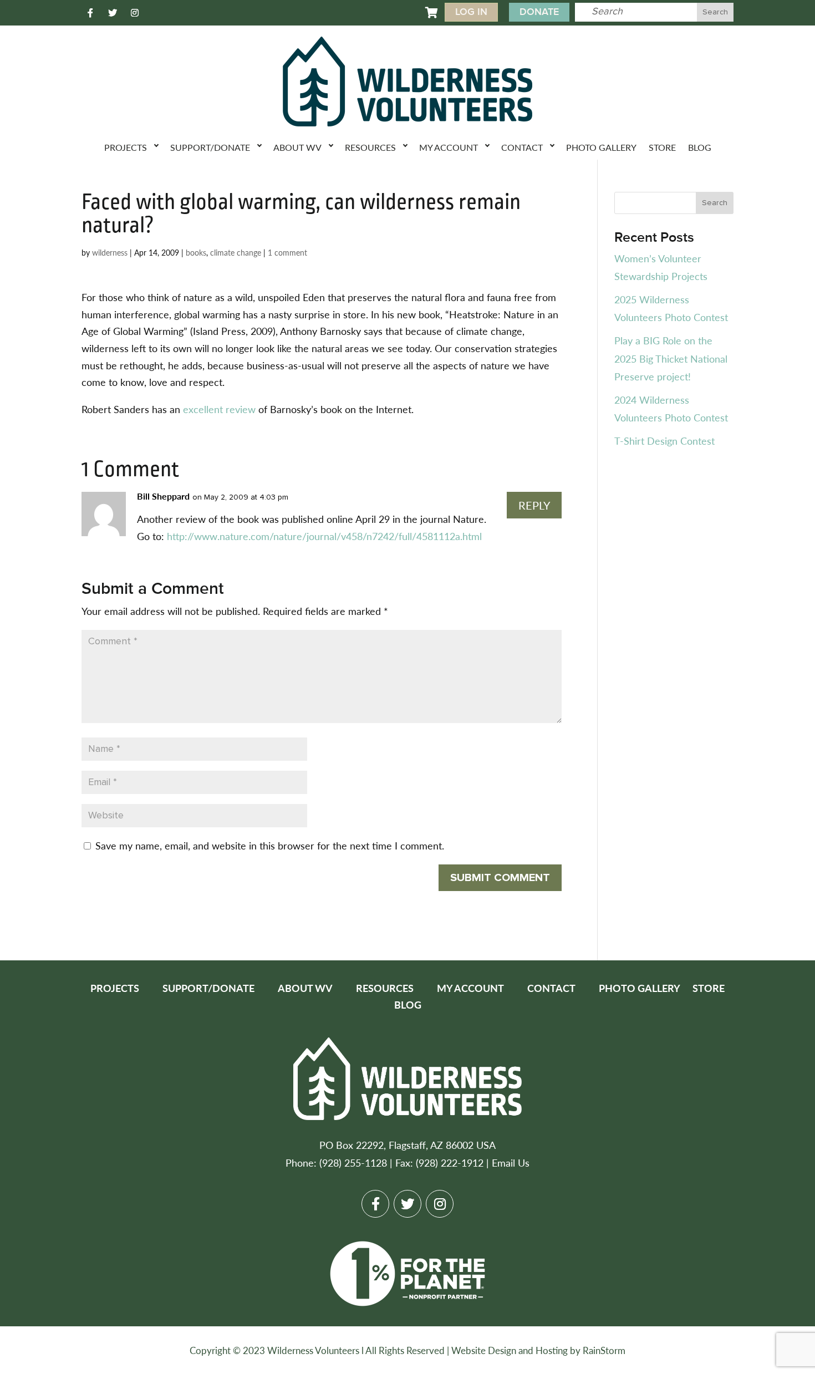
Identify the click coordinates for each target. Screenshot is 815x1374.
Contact (522, 147)
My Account (448, 147)
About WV (297, 147)
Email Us (510, 1162)
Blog (699, 147)
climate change (235, 252)
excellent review (220, 409)
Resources (370, 147)
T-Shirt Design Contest (664, 440)
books (196, 252)
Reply (534, 505)
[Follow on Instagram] (135, 13)
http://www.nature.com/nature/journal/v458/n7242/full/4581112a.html (324, 536)
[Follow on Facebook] (90, 13)
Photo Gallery (601, 147)
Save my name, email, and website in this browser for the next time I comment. (269, 845)
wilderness (110, 252)
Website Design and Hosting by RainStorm (538, 1350)
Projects (125, 147)
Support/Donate (210, 147)
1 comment (287, 252)
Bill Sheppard (163, 496)
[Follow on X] (112, 13)
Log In (471, 12)
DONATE (539, 12)
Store (662, 147)
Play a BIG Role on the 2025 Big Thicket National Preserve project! (670, 358)
